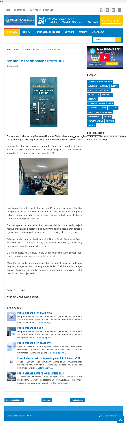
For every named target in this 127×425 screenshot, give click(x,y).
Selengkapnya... (45, 322)
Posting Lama (77, 400)
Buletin (114, 86)
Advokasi (69, 32)
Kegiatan (92, 99)
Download (93, 95)
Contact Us (19, 10)
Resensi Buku (94, 117)
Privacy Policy (34, 10)
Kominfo (83, 32)
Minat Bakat (98, 32)
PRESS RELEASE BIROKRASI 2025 (34, 343)
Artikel (104, 86)
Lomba (103, 108)
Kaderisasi (27, 32)
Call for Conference (99, 90)
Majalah (113, 108)
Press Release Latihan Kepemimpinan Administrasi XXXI (48, 358)
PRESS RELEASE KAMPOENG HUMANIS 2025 (40, 373)
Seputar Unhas (95, 121)
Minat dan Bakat (104, 112)
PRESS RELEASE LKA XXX (30, 328)
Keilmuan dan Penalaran (49, 32)
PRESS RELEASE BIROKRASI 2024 (34, 313)
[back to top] (120, 419)
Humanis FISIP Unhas (27, 416)
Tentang (110, 121)
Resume (107, 117)
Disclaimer (48, 10)
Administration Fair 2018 (100, 81)
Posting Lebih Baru (14, 400)
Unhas (91, 125)
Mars (90, 112)
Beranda (13, 32)
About (8, 10)
